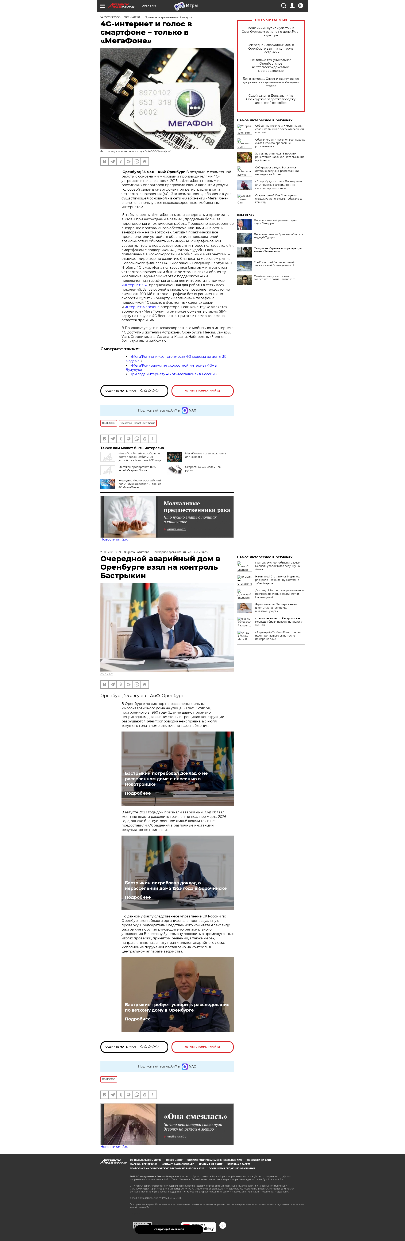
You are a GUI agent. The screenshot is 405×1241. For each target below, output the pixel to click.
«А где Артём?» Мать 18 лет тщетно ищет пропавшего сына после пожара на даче (278, 636)
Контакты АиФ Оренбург (178, 1164)
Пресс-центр (174, 1160)
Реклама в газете (238, 1164)
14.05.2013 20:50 (110, 17)
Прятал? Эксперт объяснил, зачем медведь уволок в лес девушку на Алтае (277, 566)
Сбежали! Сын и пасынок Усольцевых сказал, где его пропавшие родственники (280, 143)
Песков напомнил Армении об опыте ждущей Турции (278, 236)
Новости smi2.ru (114, 539)
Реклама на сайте (211, 1164)
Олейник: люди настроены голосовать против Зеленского (275, 278)
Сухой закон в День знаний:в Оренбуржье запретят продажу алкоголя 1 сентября (271, 99)
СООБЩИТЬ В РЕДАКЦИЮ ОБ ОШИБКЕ (232, 1168)
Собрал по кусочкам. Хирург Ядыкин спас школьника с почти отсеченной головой (279, 129)
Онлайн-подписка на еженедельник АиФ (214, 1160)
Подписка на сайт (259, 1160)
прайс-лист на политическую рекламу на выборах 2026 (167, 1168)
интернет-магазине (142, 307)
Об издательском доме (145, 1160)
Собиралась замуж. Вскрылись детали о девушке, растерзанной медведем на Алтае (277, 171)
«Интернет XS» (134, 285)
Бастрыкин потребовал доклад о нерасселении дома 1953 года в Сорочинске (176, 885)
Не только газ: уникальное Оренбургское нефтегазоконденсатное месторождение (271, 65)
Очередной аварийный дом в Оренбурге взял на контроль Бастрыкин (271, 48)
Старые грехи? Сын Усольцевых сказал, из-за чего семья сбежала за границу (278, 199)
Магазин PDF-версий (143, 1164)
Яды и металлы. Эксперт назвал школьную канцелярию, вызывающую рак (276, 608)
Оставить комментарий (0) (202, 390)
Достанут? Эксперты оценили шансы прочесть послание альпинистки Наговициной (279, 594)
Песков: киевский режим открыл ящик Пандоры (275, 222)
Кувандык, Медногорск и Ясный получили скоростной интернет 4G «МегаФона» (140, 484)
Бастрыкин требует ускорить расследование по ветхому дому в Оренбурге (177, 1007)
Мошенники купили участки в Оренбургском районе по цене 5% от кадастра (271, 31)
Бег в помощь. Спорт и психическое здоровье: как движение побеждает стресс (271, 82)
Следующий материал (169, 1229)
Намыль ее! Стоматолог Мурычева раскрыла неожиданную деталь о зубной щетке (278, 580)
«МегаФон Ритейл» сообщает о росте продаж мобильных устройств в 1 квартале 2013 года (140, 457)
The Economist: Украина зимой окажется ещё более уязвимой (274, 264)
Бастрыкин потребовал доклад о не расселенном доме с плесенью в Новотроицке (166, 779)
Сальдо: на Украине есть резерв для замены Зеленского (278, 250)
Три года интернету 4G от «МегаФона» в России (172, 374)
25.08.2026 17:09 (110, 552)
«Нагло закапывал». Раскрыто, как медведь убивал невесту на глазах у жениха (278, 622)
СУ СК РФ (106, 674)
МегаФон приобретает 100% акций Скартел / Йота (137, 468)
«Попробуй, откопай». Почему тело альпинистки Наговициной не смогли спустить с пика (278, 185)
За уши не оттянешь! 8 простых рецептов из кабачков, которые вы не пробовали (279, 157)
